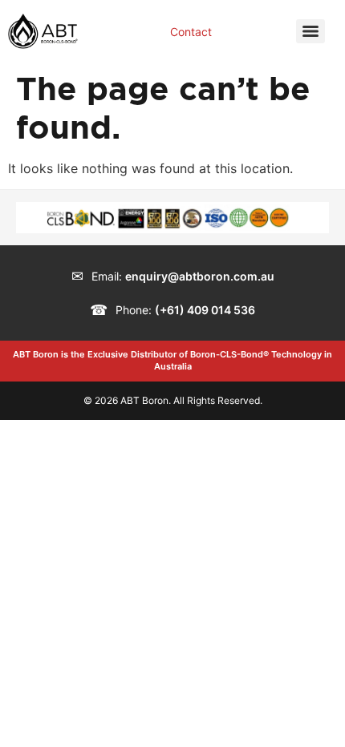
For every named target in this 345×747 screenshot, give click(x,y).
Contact (191, 31)
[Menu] (310, 31)
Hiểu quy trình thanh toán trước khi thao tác (165, 737)
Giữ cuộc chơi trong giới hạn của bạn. (147, 718)
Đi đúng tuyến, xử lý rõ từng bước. (137, 699)
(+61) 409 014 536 (205, 310)
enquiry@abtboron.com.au (199, 276)
